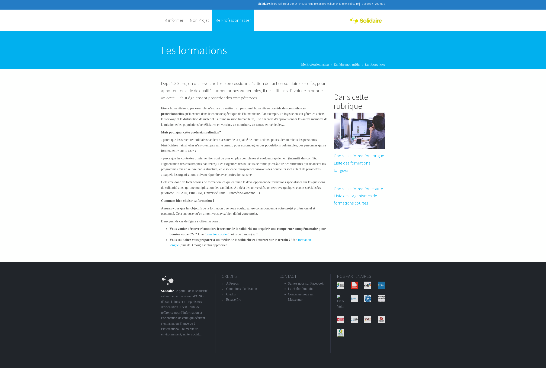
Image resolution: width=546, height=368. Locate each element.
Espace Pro (233, 299)
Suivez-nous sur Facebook (306, 283)
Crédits (231, 294)
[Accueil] (367, 20)
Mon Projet (199, 20)
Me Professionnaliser (233, 20)
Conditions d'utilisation (241, 289)
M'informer (173, 20)
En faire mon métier (347, 64)
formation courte (215, 234)
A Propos (232, 283)
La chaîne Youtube (300, 289)
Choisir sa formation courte (358, 189)
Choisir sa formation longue (359, 156)
